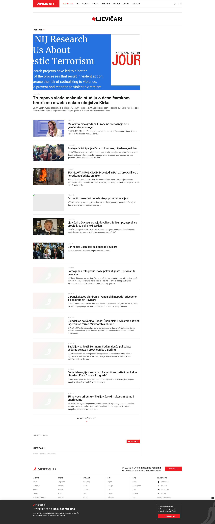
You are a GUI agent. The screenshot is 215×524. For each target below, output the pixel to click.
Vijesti (85, 4)
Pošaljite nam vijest (164, 497)
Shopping (86, 482)
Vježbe (110, 493)
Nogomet (61, 482)
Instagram (165, 489)
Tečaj (135, 482)
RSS (134, 497)
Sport (95, 4)
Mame (85, 497)
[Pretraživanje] (180, 4)
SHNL (60, 493)
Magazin (86, 478)
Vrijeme (135, 493)
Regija (35, 489)
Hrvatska (36, 486)
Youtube (164, 486)
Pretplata (68, 4)
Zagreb (35, 493)
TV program (137, 486)
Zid (77, 4)
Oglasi (116, 4)
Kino (134, 489)
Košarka (61, 497)
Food (84, 493)
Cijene (126, 4)
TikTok (163, 493)
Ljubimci (86, 489)
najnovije (37, 30)
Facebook (164, 482)
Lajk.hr (110, 489)
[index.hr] (46, 3)
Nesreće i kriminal (39, 497)
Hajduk (60, 489)
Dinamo (60, 486)
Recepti (110, 486)
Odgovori (111, 497)
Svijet (35, 482)
